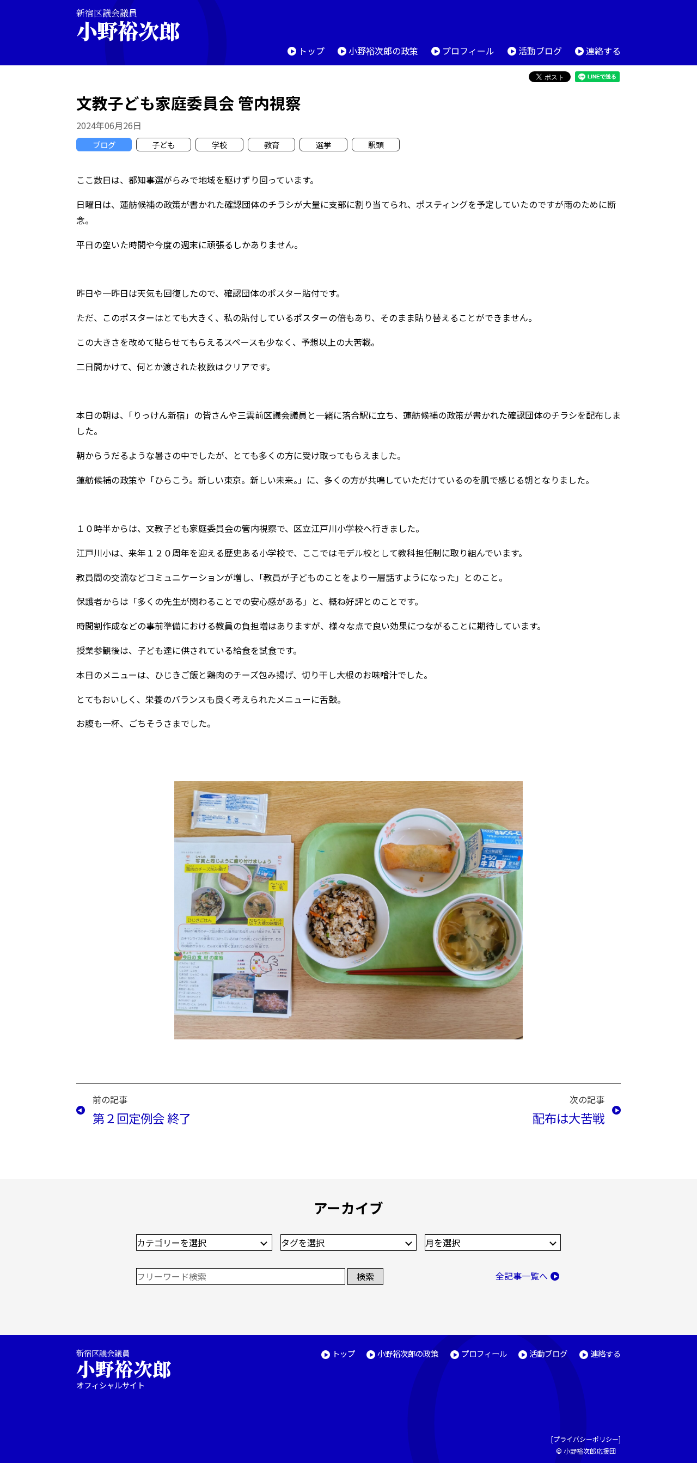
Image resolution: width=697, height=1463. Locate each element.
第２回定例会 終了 (142, 1118)
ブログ (104, 144)
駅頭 (375, 144)
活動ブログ (540, 50)
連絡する (603, 50)
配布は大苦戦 (568, 1118)
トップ (311, 50)
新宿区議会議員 (128, 25)
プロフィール (468, 50)
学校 (219, 144)
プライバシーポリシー (586, 1438)
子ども (163, 144)
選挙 (323, 144)
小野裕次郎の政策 (383, 50)
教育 (271, 144)
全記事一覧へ (522, 1275)
